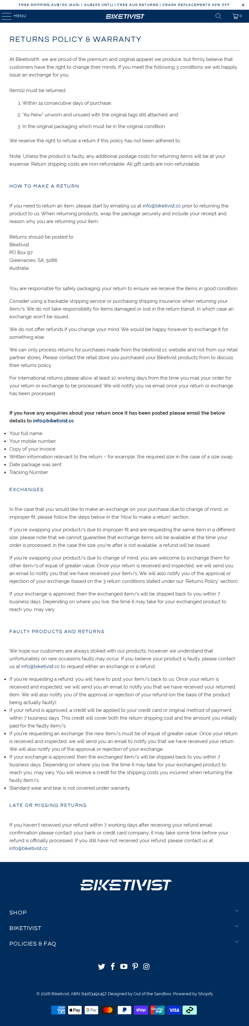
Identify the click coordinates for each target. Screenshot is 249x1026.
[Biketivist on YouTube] (124, 967)
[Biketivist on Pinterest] (135, 967)
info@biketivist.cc (162, 206)
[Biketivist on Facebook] (113, 967)
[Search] (218, 16)
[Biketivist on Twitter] (102, 967)
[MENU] (3, 16)
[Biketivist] (124, 16)
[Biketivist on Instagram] (147, 967)
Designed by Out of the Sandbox (140, 993)
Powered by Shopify (193, 993)
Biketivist (60, 993)
